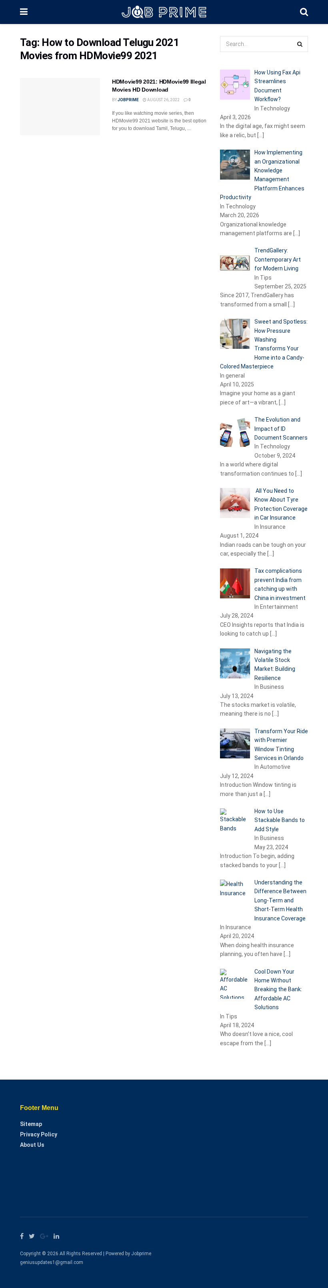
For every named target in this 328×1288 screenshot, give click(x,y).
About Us (32, 1145)
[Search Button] (300, 44)
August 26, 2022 (163, 100)
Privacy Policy (38, 1134)
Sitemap (31, 1124)
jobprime (128, 100)
